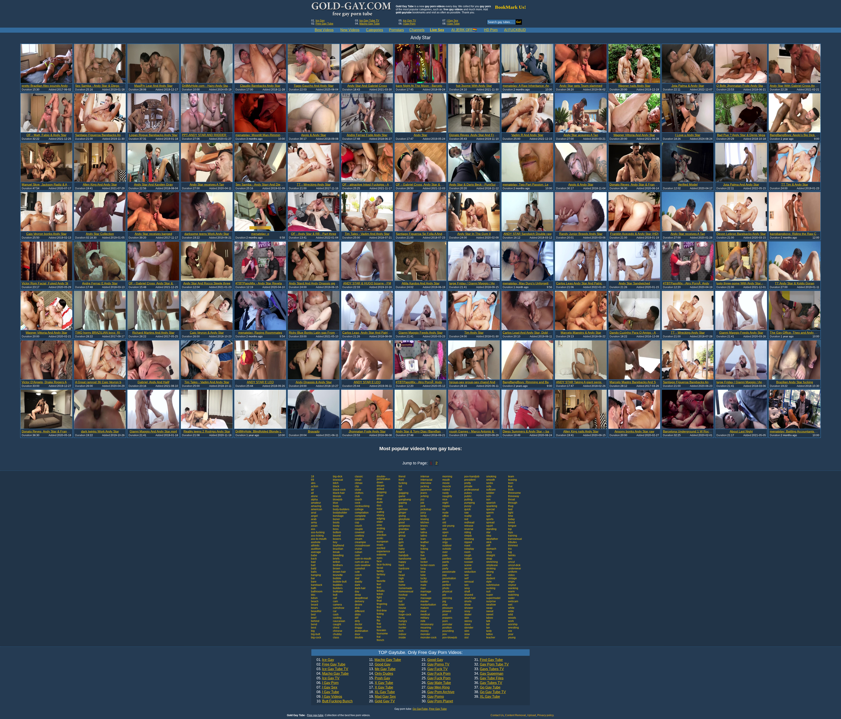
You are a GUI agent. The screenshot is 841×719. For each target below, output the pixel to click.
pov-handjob (471, 476)
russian (468, 562)
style (489, 581)
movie (446, 483)
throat (511, 499)
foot (379, 627)
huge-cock (405, 614)
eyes (379, 558)
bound (337, 535)
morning (447, 476)
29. (433, 696)
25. (436, 678)
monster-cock (428, 637)
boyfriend (338, 545)
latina (423, 532)
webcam (513, 601)
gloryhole (404, 519)
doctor (358, 624)
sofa (488, 486)
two (510, 558)
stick (488, 542)
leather (424, 542)
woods (512, 617)
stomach (491, 548)
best (313, 627)
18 (312, 476)
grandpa (404, 529)
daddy (358, 581)
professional (471, 489)
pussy (467, 506)
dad (357, 578)
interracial (426, 479)
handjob (403, 555)
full (400, 486)
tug (510, 552)
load (423, 558)
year (510, 634)
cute (357, 571)
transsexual (515, 539)
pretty (467, 483)
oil (443, 519)
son (488, 499)
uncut (511, 562)
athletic (315, 545)
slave (467, 624)
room (467, 552)
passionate (449, 571)
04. (332, 673)
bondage (338, 516)
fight (379, 597)
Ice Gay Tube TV (369, 20)
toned (511, 522)
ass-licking (317, 535)
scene (468, 565)
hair (401, 545)
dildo (358, 614)
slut (466, 637)
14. (381, 673)
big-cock (316, 637)
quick (467, 509)
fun (400, 489)
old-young (448, 525)
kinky (423, 516)
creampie (360, 542)
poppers (447, 617)
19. (382, 696)
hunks (402, 624)
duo (379, 505)
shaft (467, 591)
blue (335, 502)
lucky (423, 578)
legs (423, 545)
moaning (425, 627)
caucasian (339, 621)
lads (423, 529)
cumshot (360, 568)
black (336, 486)
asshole (315, 542)
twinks (512, 555)
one (444, 529)
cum (357, 555)
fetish (380, 594)
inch (401, 631)
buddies (338, 585)
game (402, 496)
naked (446, 489)
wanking (513, 588)
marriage (425, 591)
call (335, 598)
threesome (514, 493)
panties (446, 558)
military (424, 617)
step (488, 535)
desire (358, 604)
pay (444, 575)
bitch (336, 483)
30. (437, 701)
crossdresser (362, 545)
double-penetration (383, 477)
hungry (403, 621)
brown (336, 568)
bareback (316, 585)
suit (488, 591)
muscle (446, 486)
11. (385, 660)
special (490, 509)
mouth (446, 479)
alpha (314, 499)
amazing (316, 506)
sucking (490, 588)
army (314, 522)
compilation (362, 512)
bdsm (314, 598)
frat (378, 637)
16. (381, 683)
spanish (491, 502)
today (511, 519)
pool (445, 614)
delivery (359, 601)
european (382, 541)
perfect (446, 585)
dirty (357, 621)
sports (489, 519)
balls (314, 571)
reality (468, 516)
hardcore (404, 568)
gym (401, 542)
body (336, 506)
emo (379, 525)
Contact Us (497, 715)
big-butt (315, 634)
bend (314, 624)
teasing (512, 479)
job (422, 502)
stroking (491, 568)
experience (383, 551)
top (510, 529)
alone (314, 496)
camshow (338, 608)
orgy (445, 542)
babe (314, 555)
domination (361, 631)
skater (468, 614)
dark (357, 585)
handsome (405, 558)
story (489, 552)
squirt (489, 525)
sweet (489, 614)
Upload (531, 715)
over (445, 552)
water (511, 598)
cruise (358, 548)
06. (327, 683)
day (357, 591)
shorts (468, 601)
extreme (381, 554)
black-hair (339, 493)
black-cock (339, 489)
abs (313, 483)
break (336, 552)
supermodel (493, 598)
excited (381, 548)
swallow (491, 604)
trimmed (513, 545)
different (359, 611)
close (358, 489)
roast (467, 545)
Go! (518, 22)
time (510, 516)
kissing (424, 519)
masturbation (428, 604)
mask (423, 594)
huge (402, 611)
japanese (426, 489)
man (423, 588)
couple (359, 529)
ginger (402, 512)
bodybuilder (340, 512)
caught (337, 624)
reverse (468, 529)
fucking (403, 483)
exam (380, 545)
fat (378, 577)
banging (316, 575)
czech (358, 575)
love (423, 571)
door (357, 634)
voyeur (512, 585)
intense (424, 476)
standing (491, 529)
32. (491, 664)
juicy (423, 512)
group (402, 535)
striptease (492, 565)
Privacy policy (545, 715)
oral (444, 535)
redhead (469, 522)
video (511, 575)
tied (510, 509)
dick (357, 608)
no (443, 509)
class (336, 637)
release (468, 525)
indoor (402, 634)
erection (381, 535)
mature (424, 608)
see (466, 575)
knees (424, 525)
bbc (313, 594)
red (466, 519)
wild (510, 614)
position (447, 627)
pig (444, 601)
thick (511, 489)
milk (422, 621)
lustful (424, 581)
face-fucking (384, 564)
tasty (489, 631)
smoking (491, 476)
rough (467, 555)
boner (336, 519)
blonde (337, 496)
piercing (447, 598)
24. (436, 673)
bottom (337, 532)
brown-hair (339, 571)
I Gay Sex (452, 20)
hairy (402, 548)
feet (379, 587)
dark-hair (360, 588)
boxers (337, 539)
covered (359, 532)
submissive (493, 585)
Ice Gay (320, 20)
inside (402, 637)
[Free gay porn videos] (351, 10)
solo (488, 496)
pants (445, 562)
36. (488, 683)
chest (336, 627)
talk (488, 621)
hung (402, 617)
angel (314, 516)
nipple (446, 506)
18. (382, 692)
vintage (512, 578)
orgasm (446, 539)
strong (490, 571)
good (402, 522)
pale (445, 555)
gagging (403, 493)
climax (358, 483)
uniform (512, 571)
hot (400, 601)
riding (467, 532)
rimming (469, 539)
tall (488, 624)
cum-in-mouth (363, 558)
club (357, 496)
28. (438, 692)
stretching (492, 562)
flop (379, 623)
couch (358, 525)
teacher (490, 637)
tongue (512, 525)
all (312, 493)
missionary (426, 624)
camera (337, 604)
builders (338, 588)
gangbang (405, 499)
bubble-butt (339, 581)
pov (444, 634)
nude (445, 512)
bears (314, 608)
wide (511, 611)
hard (401, 565)
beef (313, 617)
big (313, 631)
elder (380, 522)
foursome (382, 633)
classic (359, 476)
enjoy (380, 531)
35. (489, 678)
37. (487, 687)
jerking (424, 496)
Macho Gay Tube (369, 23)
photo (445, 588)
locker (424, 562)
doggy (358, 627)
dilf (356, 617)
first (379, 607)
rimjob (468, 535)
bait (313, 565)
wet (510, 604)
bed (313, 614)
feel (379, 584)
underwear (514, 568)
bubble (337, 578)
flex (379, 617)
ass (313, 529)
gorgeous (404, 525)
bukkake (338, 591)
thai (510, 486)
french (380, 640)
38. (490, 692)
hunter (402, 627)
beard (314, 604)
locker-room (427, 565)
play (444, 604)
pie (444, 594)
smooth (490, 479)
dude (380, 502)
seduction (470, 571)
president (469, 479)
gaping (403, 502)
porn (445, 621)
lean (423, 539)
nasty (445, 493)
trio (510, 548)
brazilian (338, 548)
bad (313, 562)
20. (382, 701)
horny (402, 598)
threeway (513, 496)
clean (358, 479)
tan (488, 627)
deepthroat (361, 598)
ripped (468, 542)
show (467, 604)
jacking (424, 486)
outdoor (447, 545)
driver (380, 495)
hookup (403, 594)
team (511, 476)
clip (357, 486)
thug (510, 506)
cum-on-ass (362, 562)
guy (401, 539)
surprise (491, 601)
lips (422, 552)
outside (446, 548)
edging (381, 518)
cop (357, 522)
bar (313, 578)
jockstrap (425, 509)
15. (379, 678)
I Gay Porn (409, 23)
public (468, 496)
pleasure (447, 608)
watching (513, 594)
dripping (382, 492)
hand (402, 552)
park (445, 565)
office (445, 516)
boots (336, 522)
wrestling (513, 627)
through (512, 502)
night (445, 502)
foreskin (381, 630)
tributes (512, 542)
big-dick (337, 476)
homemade (405, 588)
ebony (380, 515)
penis (445, 581)
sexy (467, 588)
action (314, 486)
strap (489, 558)
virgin (511, 581)
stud (488, 575)
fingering (382, 604)
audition (316, 548)
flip (378, 620)
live (422, 555)
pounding (448, 631)
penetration (449, 578)
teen (510, 483)
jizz (422, 499)
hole (401, 581)
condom (359, 519)
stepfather (492, 539)
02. (330, 664)
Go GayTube (420, 708)
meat (423, 611)
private (468, 486)
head (402, 575)
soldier (490, 493)
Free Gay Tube (324, 23)
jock (422, 506)
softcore (491, 489)
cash (336, 614)
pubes (468, 493)
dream (380, 485)
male (423, 585)
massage (425, 598)
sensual (469, 581)
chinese (337, 631)
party (445, 568)
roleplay (469, 548)
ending (381, 528)
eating (380, 512)
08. (327, 692)
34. (488, 673)
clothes (359, 493)
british (336, 562)
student (490, 578)
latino (423, 535)
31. (488, 660)
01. (325, 660)
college (359, 509)
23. (435, 669)
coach (358, 499)
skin (466, 617)
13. (382, 669)
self (466, 578)
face (379, 561)
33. (489, 669)
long (423, 568)
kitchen (424, 522)
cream (358, 539)
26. (436, 683)
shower (468, 608)
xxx (510, 631)
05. (327, 678)
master (424, 601)
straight (490, 555)
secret (468, 568)
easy (379, 508)
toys (510, 532)
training (512, 535)
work (511, 621)
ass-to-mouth (319, 539)
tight (510, 512)
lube (423, 575)
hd (400, 571)
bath (313, 588)
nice (444, 499)
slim (466, 631)
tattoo (489, 634)
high (401, 578)
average (316, 552)
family (380, 571)
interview (425, 483)
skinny (468, 621)
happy (402, 562)
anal (313, 512)
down (380, 482)
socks (489, 483)
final (379, 600)
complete (360, 516)
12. (379, 664)
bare (313, 581)
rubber (468, 558)
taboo (489, 617)
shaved (468, 594)
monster (425, 634)
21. (432, 660)
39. (487, 696)
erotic (380, 538)
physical (447, 591)
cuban (358, 552)
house (402, 608)
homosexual (406, 591)
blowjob (337, 499)
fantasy (381, 574)
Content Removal (515, 715)
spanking (491, 506)
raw (466, 512)
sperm (490, 512)
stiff (488, 545)
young (512, 637)
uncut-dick (514, 565)
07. (326, 687)
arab (313, 519)
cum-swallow (362, 565)
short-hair (470, 598)
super (489, 594)
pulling (468, 499)
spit (488, 516)
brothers (338, 565)
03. (332, 669)
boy (335, 542)
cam (335, 601)
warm (511, 591)
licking (424, 548)
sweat (489, 611)
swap (489, 608)
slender (468, 627)
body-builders (341, 509)
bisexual (338, 479)
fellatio (381, 591)
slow (467, 634)
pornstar (447, 624)
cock (357, 502)
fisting (380, 614)
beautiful (316, 611)
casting (337, 617)
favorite (381, 581)
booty (336, 525)
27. (436, 687)
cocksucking (362, 506)
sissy (467, 611)
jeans (423, 493)
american (316, 509)
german (403, 509)
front (401, 479)
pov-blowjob (449, 637)
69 (312, 479)
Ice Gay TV (409, 20)
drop (379, 499)
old (444, 522)
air (312, 489)
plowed (446, 611)
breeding (338, 555)
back (314, 558)
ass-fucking (318, 532)
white (511, 608)
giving (402, 516)
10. (334, 701)
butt (335, 594)
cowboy (359, 535)
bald (313, 568)
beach (314, 601)
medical (425, 614)
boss (336, 529)
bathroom (316, 591)
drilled (380, 489)
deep (358, 594)
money (424, 631)
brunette (338, 575)
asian (314, 525)
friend (402, 476)
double (359, 637)
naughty (447, 496)
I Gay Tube (453, 23)
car (335, 611)
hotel (402, 604)
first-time (382, 610)
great (402, 532)
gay (401, 506)
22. (435, 664)
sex (466, 585)
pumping (469, 502)
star (488, 532)
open (445, 532)
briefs (336, 558)
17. (381, 687)
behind (315, 621)
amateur (316, 502)
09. (329, 696)
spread (490, 522)
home (402, 585)
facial (380, 568)
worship (513, 624)
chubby (337, 634)
